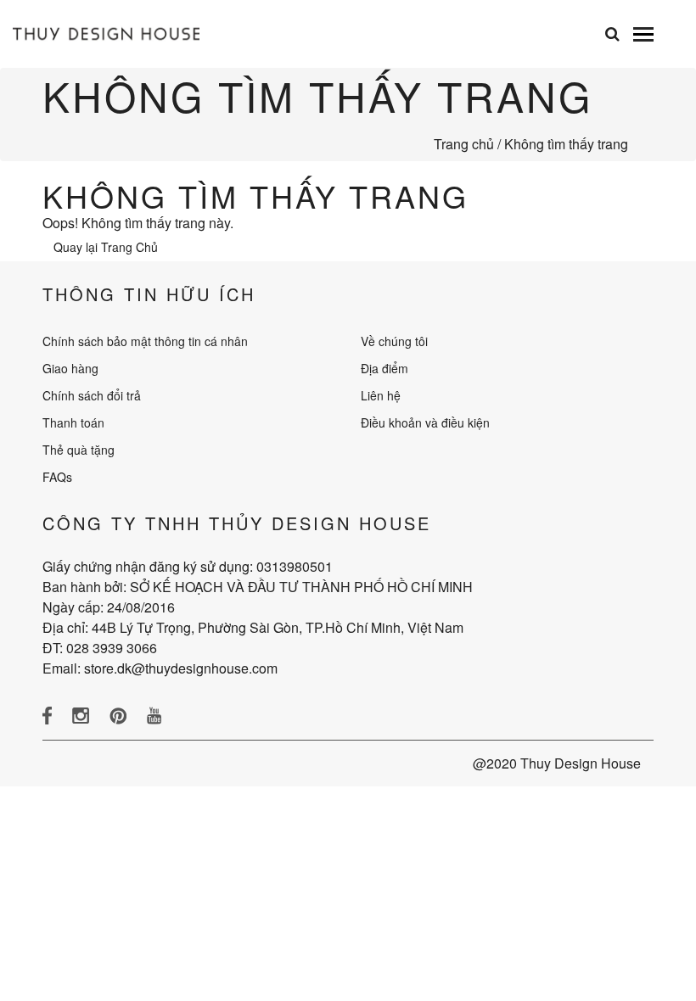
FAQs (57, 476)
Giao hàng (70, 368)
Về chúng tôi (394, 341)
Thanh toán (73, 422)
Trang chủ (464, 144)
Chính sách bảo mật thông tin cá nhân (145, 341)
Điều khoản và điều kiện (425, 422)
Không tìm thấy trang (566, 144)
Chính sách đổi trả (91, 395)
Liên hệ (381, 395)
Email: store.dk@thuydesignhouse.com (160, 668)
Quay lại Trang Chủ (105, 246)
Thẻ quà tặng (78, 449)
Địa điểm (384, 368)
